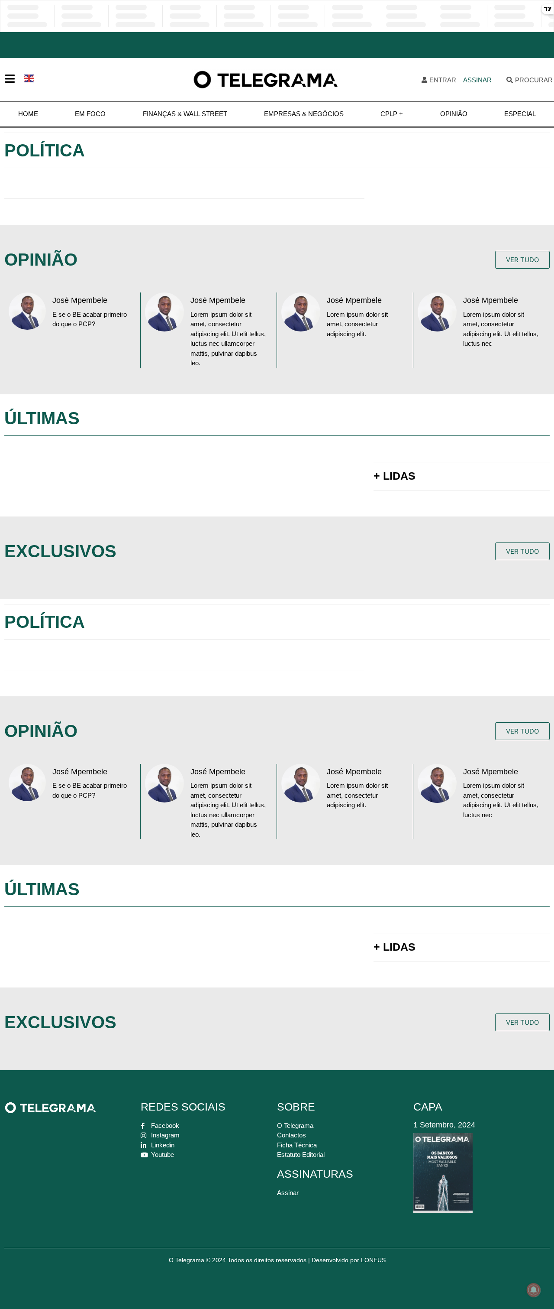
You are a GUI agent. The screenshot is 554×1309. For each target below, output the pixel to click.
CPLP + (391, 113)
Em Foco (90, 113)
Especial (520, 113)
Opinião (453, 113)
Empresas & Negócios (304, 113)
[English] (29, 77)
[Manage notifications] (534, 1290)
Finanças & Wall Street (185, 113)
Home (28, 113)
